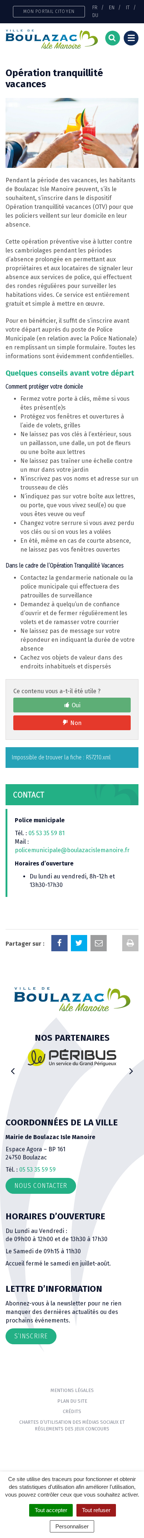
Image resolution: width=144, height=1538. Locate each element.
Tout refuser (96, 1510)
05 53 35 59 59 (37, 1169)
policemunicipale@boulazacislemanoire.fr (73, 850)
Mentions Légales (72, 1390)
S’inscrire (31, 1336)
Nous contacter (40, 1186)
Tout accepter (51, 1510)
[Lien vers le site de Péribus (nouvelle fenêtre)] (72, 1057)
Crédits (72, 1411)
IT (128, 7)
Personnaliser (72, 1526)
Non (76, 722)
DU (95, 15)
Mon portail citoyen (49, 11)
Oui (76, 705)
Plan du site (72, 1401)
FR (94, 7)
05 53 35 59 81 (46, 833)
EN (111, 7)
